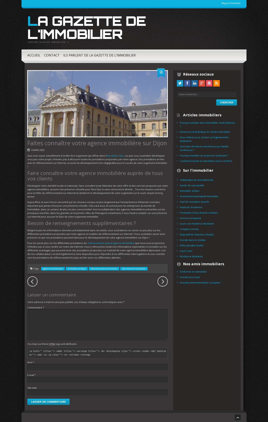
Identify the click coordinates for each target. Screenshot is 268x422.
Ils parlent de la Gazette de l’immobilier (99, 55)
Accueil (33, 55)
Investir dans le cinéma (192, 240)
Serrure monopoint (190, 218)
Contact (52, 55)
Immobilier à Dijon (189, 190)
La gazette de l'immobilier (86, 27)
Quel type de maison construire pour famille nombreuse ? (204, 148)
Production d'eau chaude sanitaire (199, 212)
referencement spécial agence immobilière (111, 243)
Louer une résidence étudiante (197, 223)
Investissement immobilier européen (200, 282)
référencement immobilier (104, 268)
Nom (30, 362)
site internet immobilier (134, 268)
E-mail (31, 375)
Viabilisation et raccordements (196, 180)
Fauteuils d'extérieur (191, 207)
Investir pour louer (190, 277)
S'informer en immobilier (193, 271)
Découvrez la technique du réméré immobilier (205, 131)
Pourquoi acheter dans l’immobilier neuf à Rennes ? (207, 124)
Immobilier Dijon (115, 155)
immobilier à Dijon (77, 268)
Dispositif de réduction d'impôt (196, 234)
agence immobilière (53, 268)
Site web (32, 387)
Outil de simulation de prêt (194, 201)
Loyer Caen (186, 251)
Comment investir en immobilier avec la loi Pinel (206, 161)
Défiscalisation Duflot (191, 245)
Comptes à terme (189, 229)
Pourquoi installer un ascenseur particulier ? (204, 155)
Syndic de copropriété (192, 185)
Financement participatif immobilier (199, 196)
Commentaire (35, 307)
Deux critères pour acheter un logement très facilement (204, 139)
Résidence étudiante (191, 256)
